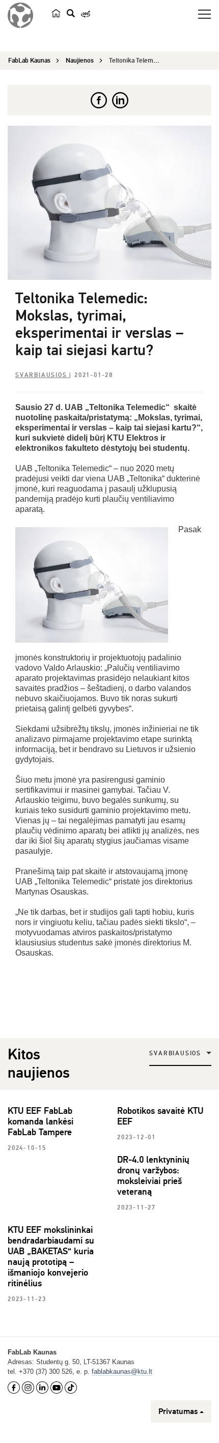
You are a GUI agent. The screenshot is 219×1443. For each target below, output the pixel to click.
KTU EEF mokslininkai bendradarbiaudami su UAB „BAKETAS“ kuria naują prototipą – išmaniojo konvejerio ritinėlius (51, 1256)
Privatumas (178, 1411)
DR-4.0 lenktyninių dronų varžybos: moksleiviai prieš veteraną (153, 1175)
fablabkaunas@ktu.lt (122, 1371)
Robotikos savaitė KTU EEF (160, 1116)
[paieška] (71, 13)
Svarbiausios (42, 375)
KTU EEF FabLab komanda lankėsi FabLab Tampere (40, 1121)
